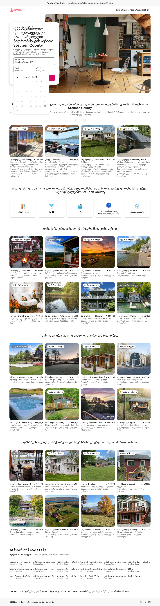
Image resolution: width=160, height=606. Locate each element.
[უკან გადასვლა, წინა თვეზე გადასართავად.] (17, 77)
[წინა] (76, 120)
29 (40, 106)
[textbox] (23, 70)
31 (17, 111)
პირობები (50, 602)
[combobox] (34, 62)
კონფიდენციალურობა (35, 602)
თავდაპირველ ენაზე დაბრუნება (100, 3)
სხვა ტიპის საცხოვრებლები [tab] (20, 555)
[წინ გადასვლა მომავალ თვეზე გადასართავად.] (44, 77)
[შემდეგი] (84, 120)
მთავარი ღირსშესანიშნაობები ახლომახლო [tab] (51, 555)
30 (45, 106)
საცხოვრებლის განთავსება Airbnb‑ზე (132, 10)
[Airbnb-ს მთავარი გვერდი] (15, 10)
